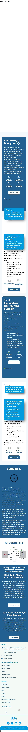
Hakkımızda (4, 684)
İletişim (3, 696)
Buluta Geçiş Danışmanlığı (8, 677)
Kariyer (3, 693)
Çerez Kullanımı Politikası (8, 699)
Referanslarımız (5, 687)
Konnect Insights (5, 674)
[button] (2, 12)
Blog (2, 690)
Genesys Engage (6, 665)
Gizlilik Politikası (5, 702)
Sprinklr (3, 671)
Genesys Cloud (5, 668)
